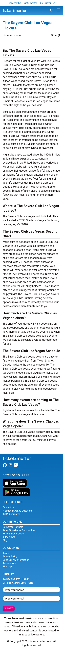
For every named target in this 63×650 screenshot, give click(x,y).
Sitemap (7, 566)
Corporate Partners (13, 527)
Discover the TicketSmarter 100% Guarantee (31, 3)
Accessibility (9, 563)
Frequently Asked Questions (17, 510)
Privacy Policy (10, 556)
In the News (9, 537)
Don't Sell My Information (16, 560)
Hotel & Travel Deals (13, 533)
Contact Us (8, 507)
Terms (6, 553)
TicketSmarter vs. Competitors (19, 530)
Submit (8, 608)
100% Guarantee (11, 514)
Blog (5, 540)
